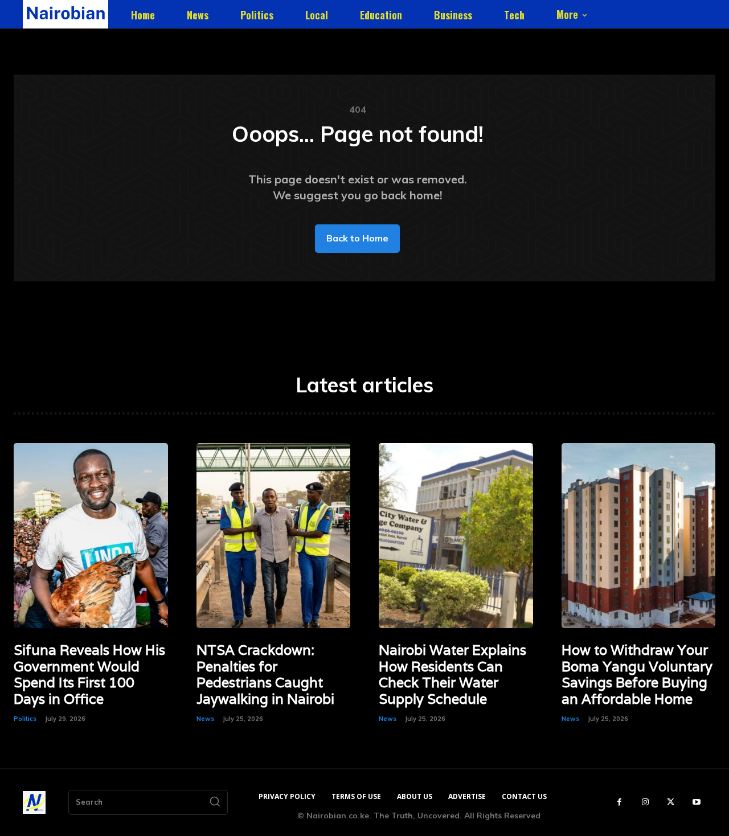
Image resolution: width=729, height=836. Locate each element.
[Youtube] (696, 802)
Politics (25, 719)
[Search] (215, 802)
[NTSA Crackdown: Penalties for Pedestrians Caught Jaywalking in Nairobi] (273, 535)
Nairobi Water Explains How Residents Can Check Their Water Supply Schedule (452, 674)
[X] (671, 802)
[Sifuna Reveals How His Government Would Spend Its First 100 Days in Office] (91, 535)
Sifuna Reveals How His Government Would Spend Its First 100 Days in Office (89, 674)
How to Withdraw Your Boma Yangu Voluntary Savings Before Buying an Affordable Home (637, 674)
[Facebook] (619, 802)
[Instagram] (645, 802)
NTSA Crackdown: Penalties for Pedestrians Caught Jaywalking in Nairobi (265, 674)
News (205, 719)
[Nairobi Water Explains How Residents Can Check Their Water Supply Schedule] (456, 535)
